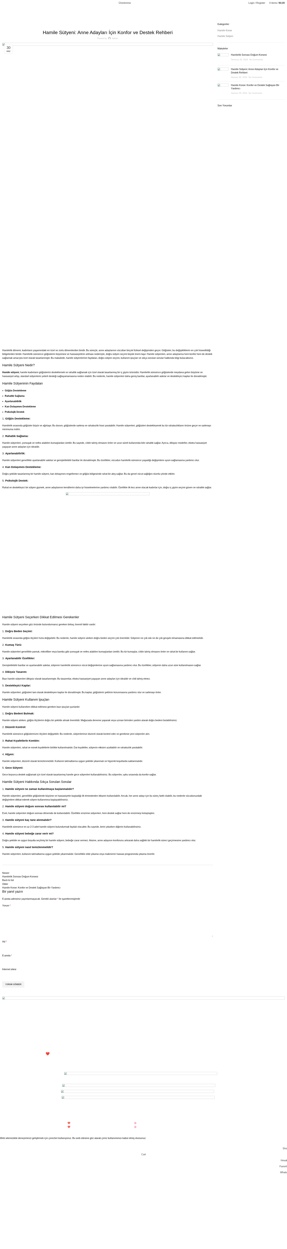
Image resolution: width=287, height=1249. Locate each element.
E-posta (7, 955)
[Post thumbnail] (223, 58)
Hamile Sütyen (16, 21)
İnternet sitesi (9, 969)
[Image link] (143, 1024)
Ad (4, 941)
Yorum (6, 905)
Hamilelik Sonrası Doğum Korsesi (249, 55)
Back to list (8, 880)
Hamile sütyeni (10, 372)
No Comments (256, 59)
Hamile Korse (224, 30)
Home (4, 21)
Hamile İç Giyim (14, 1064)
